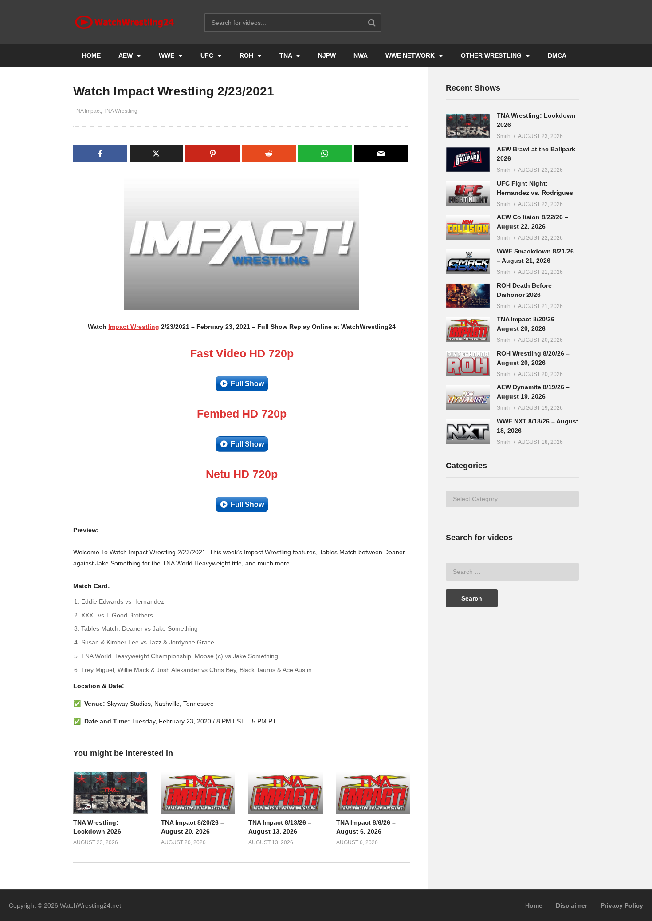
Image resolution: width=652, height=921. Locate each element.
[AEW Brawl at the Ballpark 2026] (468, 159)
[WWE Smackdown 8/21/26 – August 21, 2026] (468, 261)
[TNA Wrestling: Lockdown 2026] (468, 125)
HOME (91, 55)
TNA (286, 55)
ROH (247, 55)
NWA (360, 55)
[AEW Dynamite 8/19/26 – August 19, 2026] (468, 397)
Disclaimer (571, 905)
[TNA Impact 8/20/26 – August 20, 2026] (468, 329)
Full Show (247, 383)
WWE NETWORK (410, 55)
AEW (126, 55)
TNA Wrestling (120, 111)
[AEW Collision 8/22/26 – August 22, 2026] (468, 227)
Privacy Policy (622, 905)
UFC (207, 55)
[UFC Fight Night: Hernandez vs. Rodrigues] (468, 193)
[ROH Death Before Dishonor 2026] (468, 295)
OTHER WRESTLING (492, 55)
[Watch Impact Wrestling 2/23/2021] (110, 792)
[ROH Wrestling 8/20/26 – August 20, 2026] (468, 363)
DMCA (557, 55)
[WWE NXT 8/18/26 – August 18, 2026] (468, 431)
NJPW (327, 55)
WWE (167, 55)
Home (533, 905)
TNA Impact (87, 111)
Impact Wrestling (133, 326)
